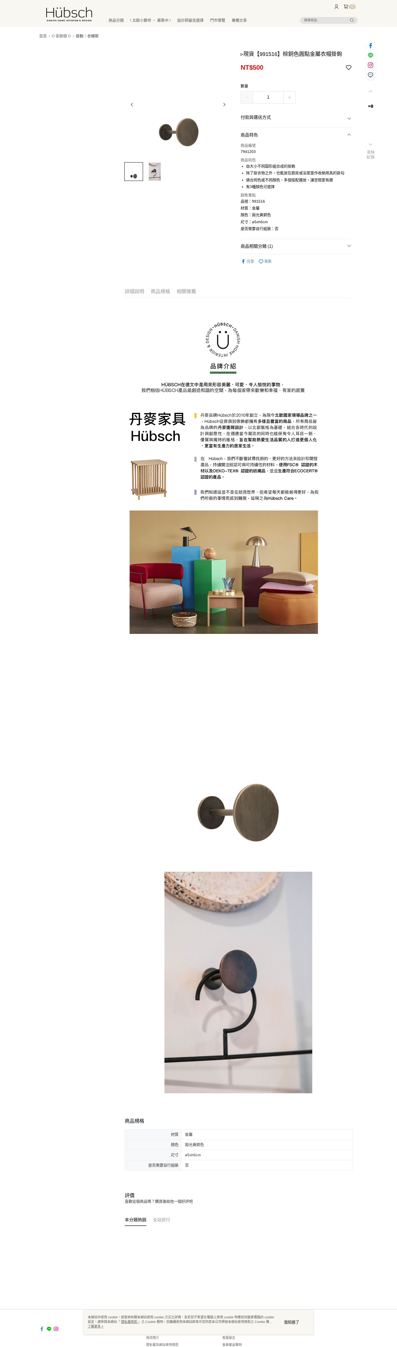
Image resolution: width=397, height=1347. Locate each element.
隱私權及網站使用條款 (162, 1345)
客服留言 (228, 1338)
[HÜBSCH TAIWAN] (69, 14)
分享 (250, 261)
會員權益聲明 (232, 1345)
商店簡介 (152, 1338)
